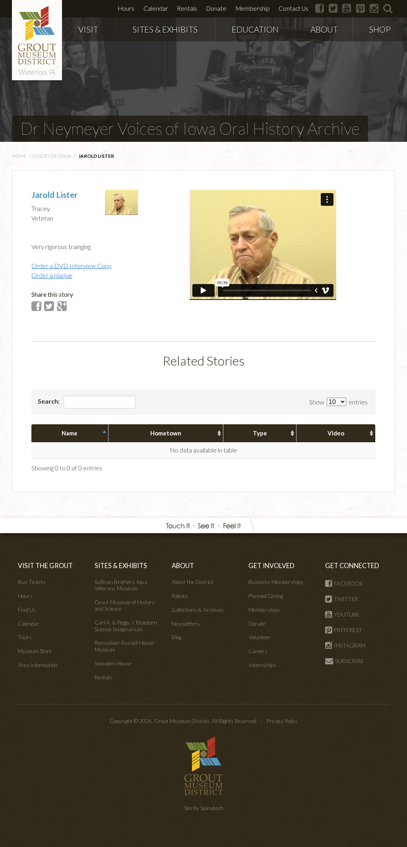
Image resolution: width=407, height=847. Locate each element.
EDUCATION (255, 29)
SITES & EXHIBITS (165, 29)
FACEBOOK (348, 583)
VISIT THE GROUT (45, 565)
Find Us (27, 610)
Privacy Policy (282, 721)
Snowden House (113, 663)
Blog (176, 637)
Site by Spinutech (203, 808)
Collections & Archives (198, 610)
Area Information (38, 665)
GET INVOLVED (271, 565)
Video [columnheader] (336, 433)
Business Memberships (275, 582)
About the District (192, 582)
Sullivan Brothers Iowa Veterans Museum (121, 585)
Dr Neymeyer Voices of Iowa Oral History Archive (190, 128)
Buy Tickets (32, 582)
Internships (262, 665)
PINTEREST (348, 630)
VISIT (88, 29)
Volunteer (259, 637)
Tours (25, 637)
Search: (49, 401)
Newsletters (186, 624)
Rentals (187, 8)
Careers (257, 651)
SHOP (380, 29)
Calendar (155, 8)
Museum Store (35, 651)
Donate (216, 8)
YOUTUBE (347, 614)
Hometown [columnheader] (165, 433)
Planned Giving (265, 596)
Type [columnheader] (260, 433)
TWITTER (346, 599)
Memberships (264, 610)
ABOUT (324, 29)
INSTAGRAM (349, 645)
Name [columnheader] (70, 433)
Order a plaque (51, 275)
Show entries (338, 402)
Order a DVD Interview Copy (71, 265)
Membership (252, 8)
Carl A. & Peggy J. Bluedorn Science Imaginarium (126, 625)
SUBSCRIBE (349, 661)
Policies (180, 596)
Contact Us (293, 8)
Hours (126, 8)
